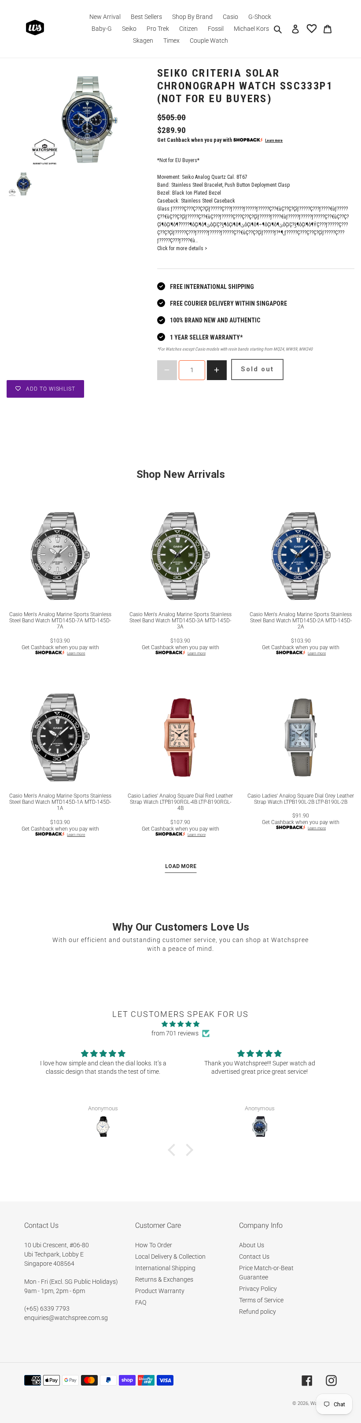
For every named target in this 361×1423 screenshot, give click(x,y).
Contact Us (254, 1256)
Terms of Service (261, 1300)
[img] (180, 1024)
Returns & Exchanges (164, 1279)
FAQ (140, 1302)
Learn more (274, 140)
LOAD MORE (180, 866)
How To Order (153, 1245)
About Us (251, 1245)
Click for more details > (182, 248)
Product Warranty (159, 1290)
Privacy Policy (258, 1288)
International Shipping (165, 1267)
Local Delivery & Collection (170, 1256)
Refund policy (257, 1311)
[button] (174, 1150)
